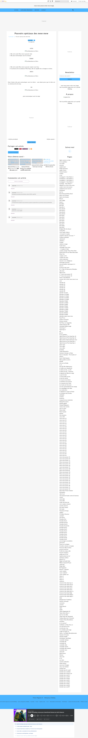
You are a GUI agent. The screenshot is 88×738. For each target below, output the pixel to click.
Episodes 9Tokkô (63, 314)
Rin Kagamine (62, 567)
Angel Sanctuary (63, 168)
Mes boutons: (62, 415)
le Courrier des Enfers (65, 380)
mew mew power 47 (64, 484)
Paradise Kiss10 (63, 522)
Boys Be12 (62, 212)
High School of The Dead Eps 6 (67, 343)
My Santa (61, 509)
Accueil (16, 10)
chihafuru (61, 240)
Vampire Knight (63, 636)
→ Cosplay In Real (64, 249)
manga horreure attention (66, 400)
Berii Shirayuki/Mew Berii (66, 193)
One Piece (62, 517)
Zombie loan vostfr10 (64, 671)
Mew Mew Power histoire (66, 490)
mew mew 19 (62, 428)
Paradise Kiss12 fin (64, 526)
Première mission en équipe (66, 546)
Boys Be (61, 205)
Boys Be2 (61, 215)
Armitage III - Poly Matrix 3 (66, 180)
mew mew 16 (62, 423)
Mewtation (62, 492)
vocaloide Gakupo (64, 640)
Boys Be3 (61, 217)
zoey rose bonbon (64, 666)
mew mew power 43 (64, 477)
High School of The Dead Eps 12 (67, 338)
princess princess (63, 549)
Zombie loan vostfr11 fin (65, 673)
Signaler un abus (42, 701)
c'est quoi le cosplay (64, 234)
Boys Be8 (61, 225)
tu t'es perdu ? (63, 623)
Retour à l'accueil (31, 142)
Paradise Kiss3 (63, 529)
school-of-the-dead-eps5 (65, 589)
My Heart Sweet (63, 507)
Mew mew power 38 (64, 468)
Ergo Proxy (62, 318)
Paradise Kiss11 (63, 524)
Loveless (61, 396)
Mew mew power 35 (64, 463)
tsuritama (61, 621)
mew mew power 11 (64, 460)
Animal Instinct (63, 172)
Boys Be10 (62, 208)
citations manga (63, 244)
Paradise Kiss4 (63, 531)
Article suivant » (51, 139)
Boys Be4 (61, 219)
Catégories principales (26, 10)
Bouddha (61, 203)
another (61, 173)
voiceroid (61, 651)
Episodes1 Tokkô (63, 301)
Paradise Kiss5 (63, 532)
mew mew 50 (62, 455)
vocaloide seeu (63, 650)
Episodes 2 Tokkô (63, 302)
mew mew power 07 (64, 458)
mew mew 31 (62, 448)
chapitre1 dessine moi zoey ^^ (67, 235)
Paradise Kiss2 (63, 527)
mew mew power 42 (64, 475)
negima (61, 512)
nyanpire (61, 515)
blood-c (61, 202)
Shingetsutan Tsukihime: (65, 599)
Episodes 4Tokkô (63, 306)
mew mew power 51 (64, 487)
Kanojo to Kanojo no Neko (66, 353)
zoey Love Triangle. (64, 665)
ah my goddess (63, 162)
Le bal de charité (63, 378)
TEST (60, 608)
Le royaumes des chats (65, 383)
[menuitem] (16, 10)
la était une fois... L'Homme (66, 371)
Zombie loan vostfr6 (64, 682)
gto (60, 331)
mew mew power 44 (64, 479)
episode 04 (62, 286)
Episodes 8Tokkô (63, 312)
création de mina (63, 257)
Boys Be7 (61, 224)
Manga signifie (63, 403)
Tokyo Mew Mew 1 (64, 613)
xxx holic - (62, 660)
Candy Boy (62, 230)
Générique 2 (62, 329)
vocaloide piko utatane (65, 648)
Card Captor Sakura (64, 232)
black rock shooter (64, 195)
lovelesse (61, 398)
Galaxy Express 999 (64, 324)
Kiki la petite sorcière (64, 359)
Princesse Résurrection (65, 547)
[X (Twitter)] (50, 1)
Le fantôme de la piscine (65, 381)
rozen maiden (62, 571)
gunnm (61, 333)
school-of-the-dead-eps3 (65, 586)
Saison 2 (61, 579)
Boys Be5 (61, 220)
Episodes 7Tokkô (63, 311)
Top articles (32, 701)
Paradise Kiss (62, 519)
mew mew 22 (62, 433)
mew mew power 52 (64, 489)
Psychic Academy (63, 552)
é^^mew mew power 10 (65, 276)
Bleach (61, 198)
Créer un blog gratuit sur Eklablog (23, 701)
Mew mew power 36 (64, 465)
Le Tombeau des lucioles (65, 393)
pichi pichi (62, 542)
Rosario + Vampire (64, 569)
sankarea (61, 581)
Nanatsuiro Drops (64, 510)
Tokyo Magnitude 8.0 (64, 611)
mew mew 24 (62, 437)
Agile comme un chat (64, 160)
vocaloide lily (62, 643)
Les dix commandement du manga (68, 386)
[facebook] (48, 1)
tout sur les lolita (63, 614)
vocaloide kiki (62, 641)
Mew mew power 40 (64, 472)
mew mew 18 (62, 427)
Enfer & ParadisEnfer (64, 277)
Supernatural (62, 606)
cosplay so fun (63, 255)
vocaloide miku (63, 645)
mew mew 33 (62, 452)
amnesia (61, 165)
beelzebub (62, 190)
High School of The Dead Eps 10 (67, 336)
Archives (37, 10)
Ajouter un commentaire (18, 181)
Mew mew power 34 (64, 462)
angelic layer (62, 167)
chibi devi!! (62, 239)
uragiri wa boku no (64, 631)
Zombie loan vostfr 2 (64, 675)
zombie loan (62, 668)
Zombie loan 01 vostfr (65, 670)
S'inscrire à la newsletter (13, 152)
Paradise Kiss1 (63, 520)
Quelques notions (63, 557)
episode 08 (62, 291)
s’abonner (32, 719)
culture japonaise (63, 259)
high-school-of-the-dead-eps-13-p (68, 339)
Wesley (61, 655)
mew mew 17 (62, 425)
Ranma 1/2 (62, 559)
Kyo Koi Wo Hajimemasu (65, 366)
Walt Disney (62, 653)
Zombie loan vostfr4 (64, 678)
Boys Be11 (62, 210)
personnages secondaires (65, 541)
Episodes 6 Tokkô (63, 309)
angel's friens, (62, 170)
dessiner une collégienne (65, 260)
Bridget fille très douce (65, 229)
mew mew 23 (62, 435)
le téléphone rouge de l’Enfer (66, 391)
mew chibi (62, 416)
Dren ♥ (61, 266)
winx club (61, 656)
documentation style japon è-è (67, 264)
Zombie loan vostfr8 (64, 685)
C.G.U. (48, 701)
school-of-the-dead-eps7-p (66, 591)
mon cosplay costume (65, 504)
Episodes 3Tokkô (63, 304)
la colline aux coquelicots (65, 368)
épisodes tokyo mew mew (66, 316)
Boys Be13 (62, 214)
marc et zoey (62, 408)
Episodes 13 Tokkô (64, 299)
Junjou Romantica (63, 351)
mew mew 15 (62, 422)
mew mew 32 (62, 450)
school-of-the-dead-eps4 (65, 588)
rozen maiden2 (63, 572)
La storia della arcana (64, 376)
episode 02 (62, 282)
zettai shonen (62, 663)
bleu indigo (62, 200)
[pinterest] (52, 1)
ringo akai (61, 564)
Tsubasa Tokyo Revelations (66, 619)
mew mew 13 (62, 418)
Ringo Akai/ (62, 566)
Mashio (61, 413)
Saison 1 (61, 576)
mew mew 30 (62, 447)
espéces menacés (64, 319)
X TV (60, 658)
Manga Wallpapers (64, 405)
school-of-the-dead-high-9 (66, 596)
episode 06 (62, 289)
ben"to (61, 192)
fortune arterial (63, 321)
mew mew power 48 (64, 485)
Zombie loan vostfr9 (64, 687)
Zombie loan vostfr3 (64, 676)
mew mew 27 (62, 442)
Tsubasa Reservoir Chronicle (66, 618)
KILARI (61, 361)
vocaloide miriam (63, 646)
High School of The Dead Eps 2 (67, 341)
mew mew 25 (62, 438)
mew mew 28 (62, 443)
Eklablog (53, 697)
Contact (43, 10)
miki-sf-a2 (62, 494)
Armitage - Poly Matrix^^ (65, 183)
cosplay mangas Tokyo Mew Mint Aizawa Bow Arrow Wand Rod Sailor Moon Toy (68, 252)
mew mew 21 (62, 432)
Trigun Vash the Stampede (66, 616)
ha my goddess (63, 334)
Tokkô (60, 609)
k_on (60, 364)
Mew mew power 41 (64, 474)
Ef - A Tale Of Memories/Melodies (68, 269)
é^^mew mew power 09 (65, 274)
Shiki (60, 598)
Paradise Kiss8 (63, 537)
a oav (60, 175)
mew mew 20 (62, 430)
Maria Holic (62, 410)
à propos (47, 719)
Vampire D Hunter (64, 635)
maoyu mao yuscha (64, 406)
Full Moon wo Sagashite (65, 323)
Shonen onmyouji (63, 601)
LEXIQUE (61, 395)
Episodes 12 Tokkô (64, 297)
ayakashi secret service (65, 188)
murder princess (63, 505)
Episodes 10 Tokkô (64, 294)
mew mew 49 (62, 453)
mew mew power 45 (64, 480)
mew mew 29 (62, 445)
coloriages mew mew (64, 247)
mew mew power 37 (64, 467)
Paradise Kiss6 (63, 534)
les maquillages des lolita (65, 388)
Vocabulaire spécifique (65, 638)
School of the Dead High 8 (66, 594)
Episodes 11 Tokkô (64, 296)
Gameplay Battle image (65, 326)
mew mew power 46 (64, 482)
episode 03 (62, 284)
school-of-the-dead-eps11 (66, 584)
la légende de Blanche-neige (66, 373)
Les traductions (63, 390)
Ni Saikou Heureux (64, 514)
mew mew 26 (62, 440)
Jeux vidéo (62, 346)
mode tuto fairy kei (64, 502)
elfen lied (61, 271)
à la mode (61, 163)
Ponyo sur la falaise (64, 544)
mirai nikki (62, 499)
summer (61, 604)
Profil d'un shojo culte (65, 551)
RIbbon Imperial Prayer (65, 562)
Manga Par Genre (64, 401)
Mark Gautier (62, 411)
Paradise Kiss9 (63, 539)
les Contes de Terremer (65, 385)
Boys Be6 (61, 222)
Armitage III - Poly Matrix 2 (66, 178)
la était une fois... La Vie (65, 370)
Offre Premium (64, 701)
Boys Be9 (61, 227)
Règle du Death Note (64, 561)
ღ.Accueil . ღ (12, 36)
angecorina (70, 87)
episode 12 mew (63, 292)
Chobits (61, 242)
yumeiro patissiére (64, 661)
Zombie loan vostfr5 (64, 680)
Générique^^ (62, 328)
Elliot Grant (62, 272)
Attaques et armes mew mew (66, 185)
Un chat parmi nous (64, 626)
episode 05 (62, 287)
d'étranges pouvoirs (64, 262)
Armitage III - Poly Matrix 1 (66, 177)
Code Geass (62, 245)
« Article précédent (13, 139)
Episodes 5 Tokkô (63, 307)
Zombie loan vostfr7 (64, 683)
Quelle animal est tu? (64, 556)
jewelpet (61, 349)
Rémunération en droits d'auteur (55, 701)
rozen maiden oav (64, 574)
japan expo (62, 344)
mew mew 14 (62, 420)
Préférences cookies (84, 701)
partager (40, 719)
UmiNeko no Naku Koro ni (66, 624)
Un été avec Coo (63, 628)
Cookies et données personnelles (73, 701)
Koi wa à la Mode (63, 363)
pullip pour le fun (63, 554)
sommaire (61, 603)
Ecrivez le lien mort (64, 267)
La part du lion (63, 375)
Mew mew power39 (64, 470)
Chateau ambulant (64, 237)
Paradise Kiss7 (63, 536)
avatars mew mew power (65, 187)
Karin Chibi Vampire (64, 358)
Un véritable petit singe (65, 630)
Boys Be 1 (62, 207)
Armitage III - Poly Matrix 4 (66, 182)
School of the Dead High (65, 593)
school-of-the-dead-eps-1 (66, 583)
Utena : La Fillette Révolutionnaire (68, 633)
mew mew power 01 (64, 457)
